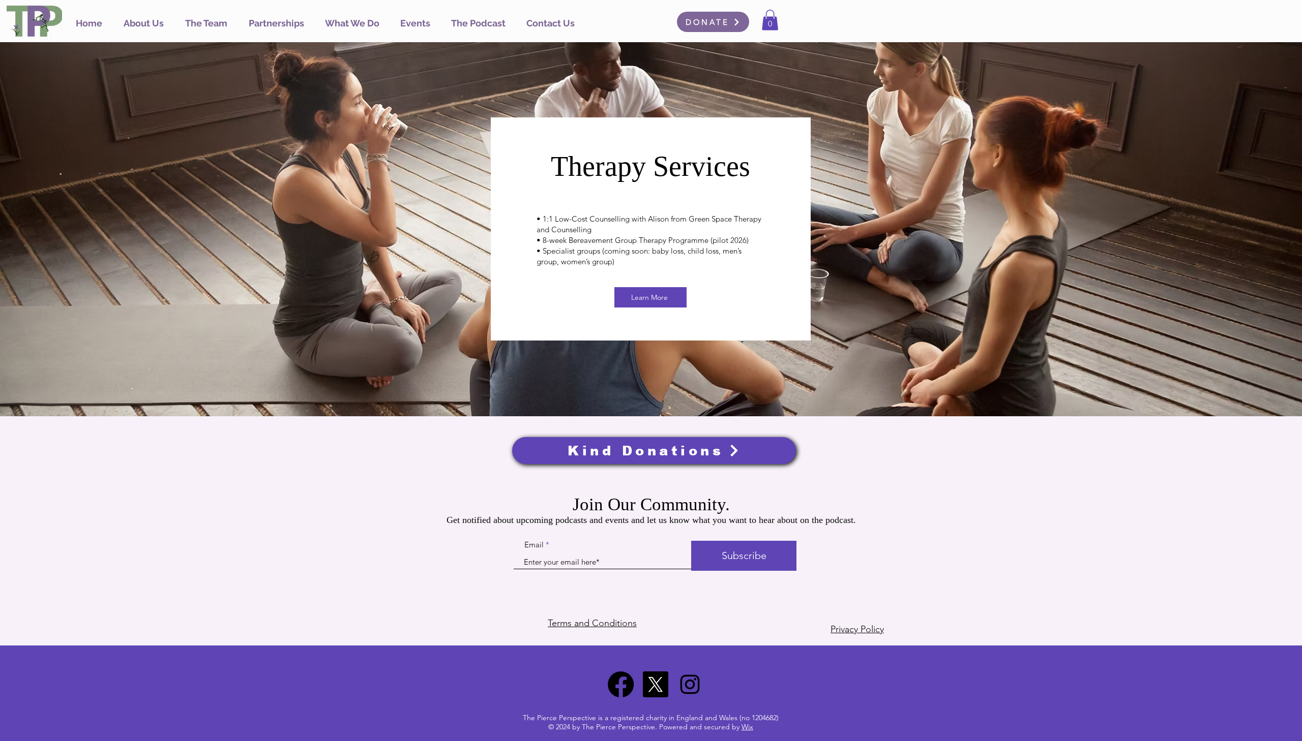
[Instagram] (690, 684)
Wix (747, 726)
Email (534, 544)
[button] (352, 23)
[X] (655, 684)
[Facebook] (621, 684)
